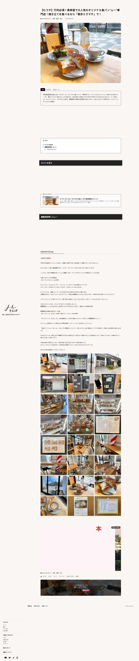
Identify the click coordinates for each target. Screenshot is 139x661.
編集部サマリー (57, 89)
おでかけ (5, 622)
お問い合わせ (37, 606)
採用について (45, 606)
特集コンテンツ (7, 652)
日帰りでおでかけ (8, 635)
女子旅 (4, 641)
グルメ (4, 637)
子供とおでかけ (70, 576)
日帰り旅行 (5, 639)
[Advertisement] (81, 122)
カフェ (44, 576)
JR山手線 (5, 630)
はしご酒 (5, 628)
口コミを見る (49, 144)
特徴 (43, 89)
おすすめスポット (47, 18)
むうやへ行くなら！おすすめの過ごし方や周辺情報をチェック (79, 199)
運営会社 (30, 606)
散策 (4, 627)
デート (4, 625)
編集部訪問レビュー (51, 147)
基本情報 (48, 89)
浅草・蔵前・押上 (57, 18)
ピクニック (61, 576)
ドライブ (5, 643)
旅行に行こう (6, 648)
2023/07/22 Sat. (51, 149)
